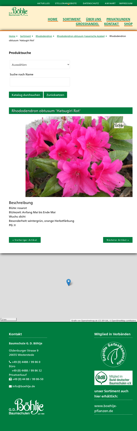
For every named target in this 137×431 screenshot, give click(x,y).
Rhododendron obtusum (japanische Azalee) (81, 36)
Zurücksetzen (55, 95)
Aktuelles (43, 3)
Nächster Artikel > (118, 239)
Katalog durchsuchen (26, 95)
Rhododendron (44, 36)
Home (12, 36)
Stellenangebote (66, 3)
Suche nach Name (21, 74)
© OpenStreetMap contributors (123, 320)
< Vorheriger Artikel (24, 239)
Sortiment (25, 36)
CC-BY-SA (103, 320)
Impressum (126, 3)
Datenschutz (91, 3)
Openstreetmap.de (89, 320)
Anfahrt (110, 3)
